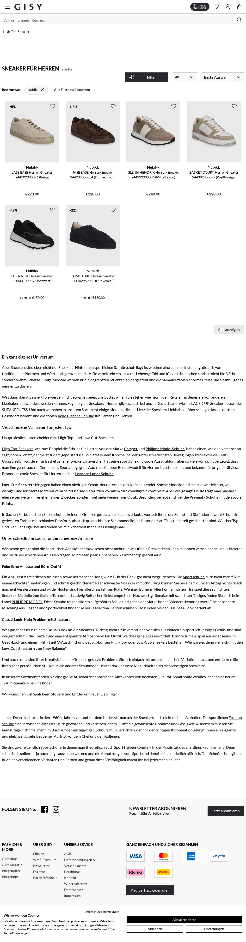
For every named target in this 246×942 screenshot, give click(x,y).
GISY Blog (9, 859)
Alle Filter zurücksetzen (72, 90)
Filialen (38, 854)
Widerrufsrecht (75, 884)
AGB (67, 854)
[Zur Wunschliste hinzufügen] (52, 106)
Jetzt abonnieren (226, 810)
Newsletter (41, 866)
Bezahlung (72, 872)
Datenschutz (73, 890)
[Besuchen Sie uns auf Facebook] (42, 809)
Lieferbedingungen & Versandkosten (79, 863)
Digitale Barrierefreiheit (45, 875)
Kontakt (70, 878)
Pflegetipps (10, 877)
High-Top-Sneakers (17, 448)
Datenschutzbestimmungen (102, 911)
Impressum (72, 896)
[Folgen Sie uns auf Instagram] (53, 809)
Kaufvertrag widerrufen (150, 890)
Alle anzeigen (229, 329)
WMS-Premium (44, 860)
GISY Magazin (12, 865)
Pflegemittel (11, 871)
